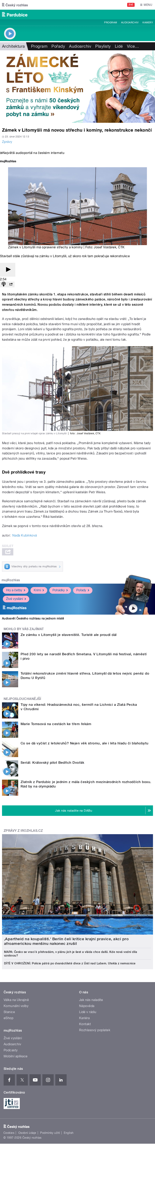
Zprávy (7, 142)
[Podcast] (3, 284)
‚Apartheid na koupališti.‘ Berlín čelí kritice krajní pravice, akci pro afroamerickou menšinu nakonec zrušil (66, 941)
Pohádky (58, 590)
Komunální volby (16, 1006)
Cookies (8, 1132)
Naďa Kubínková (24, 535)
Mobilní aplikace (16, 1056)
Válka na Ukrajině (16, 1000)
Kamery (147, 22)
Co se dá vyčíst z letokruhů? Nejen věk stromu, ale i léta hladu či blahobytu (84, 743)
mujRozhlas (11, 580)
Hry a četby (14, 590)
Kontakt (85, 1024)
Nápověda (86, 1006)
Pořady (58, 46)
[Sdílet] (11, 284)
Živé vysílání (14, 599)
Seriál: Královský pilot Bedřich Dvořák (52, 763)
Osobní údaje (27, 1132)
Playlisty (103, 46)
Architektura (13, 46)
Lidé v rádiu (87, 1012)
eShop (8, 1018)
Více (133, 46)
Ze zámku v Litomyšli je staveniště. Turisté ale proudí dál (69, 635)
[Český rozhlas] (15, 5)
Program (110, 22)
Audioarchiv (129, 22)
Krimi (37, 590)
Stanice (9, 1012)
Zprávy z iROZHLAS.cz (23, 831)
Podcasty (11, 1050)
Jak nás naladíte (91, 1000)
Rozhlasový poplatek (94, 1030)
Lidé (119, 46)
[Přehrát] (7, 270)
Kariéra (84, 1018)
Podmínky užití (50, 1132)
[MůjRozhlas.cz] (8, 162)
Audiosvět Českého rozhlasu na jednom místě (33, 618)
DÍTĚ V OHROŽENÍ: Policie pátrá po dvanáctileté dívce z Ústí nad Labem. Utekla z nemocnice (70, 963)
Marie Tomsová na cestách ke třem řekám (56, 724)
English (68, 1132)
